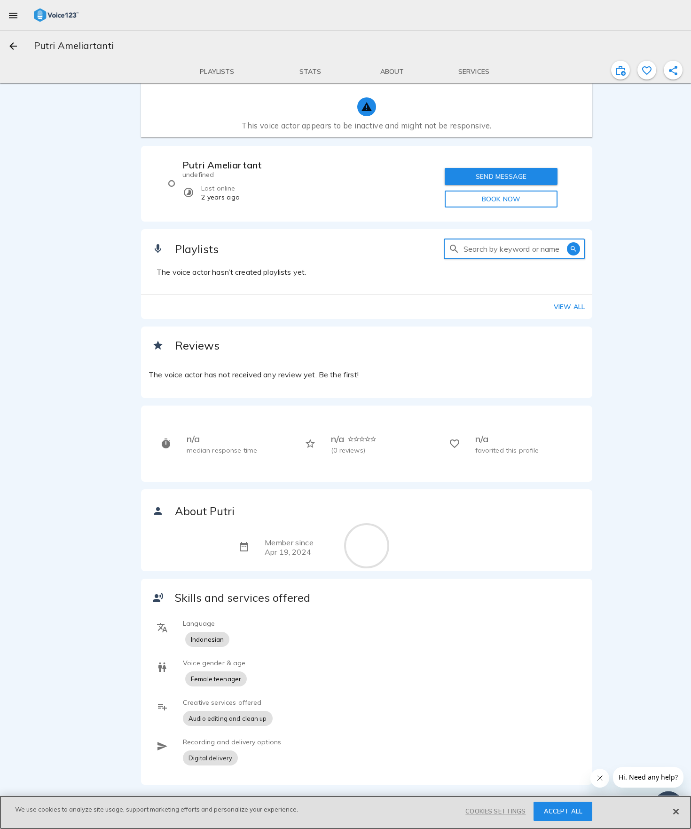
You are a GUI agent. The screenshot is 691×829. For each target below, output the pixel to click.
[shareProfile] (673, 70)
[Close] (676, 811)
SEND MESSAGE (501, 176)
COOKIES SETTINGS (495, 811)
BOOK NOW (501, 199)
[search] (454, 248)
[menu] (13, 15)
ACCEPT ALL (563, 811)
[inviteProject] (620, 70)
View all (569, 307)
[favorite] (646, 70)
